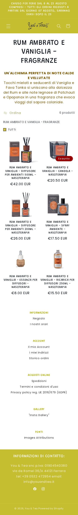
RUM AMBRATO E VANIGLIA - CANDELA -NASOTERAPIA (57, 171)
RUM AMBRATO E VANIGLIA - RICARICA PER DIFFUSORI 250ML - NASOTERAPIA (57, 282)
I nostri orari (39, 324)
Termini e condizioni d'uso (39, 387)
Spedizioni (39, 381)
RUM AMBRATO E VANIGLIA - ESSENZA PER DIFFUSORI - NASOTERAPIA (20, 282)
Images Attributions (39, 438)
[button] (8, 26)
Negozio (39, 318)
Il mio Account (39, 347)
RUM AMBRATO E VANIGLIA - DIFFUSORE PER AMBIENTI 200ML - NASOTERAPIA (20, 227)
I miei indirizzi (39, 352)
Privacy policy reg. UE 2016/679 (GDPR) (39, 392)
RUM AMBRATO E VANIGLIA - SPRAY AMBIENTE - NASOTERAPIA (57, 227)
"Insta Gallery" (39, 415)
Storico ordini (39, 358)
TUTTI (10, 130)
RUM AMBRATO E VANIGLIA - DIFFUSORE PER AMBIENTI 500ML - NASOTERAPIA (20, 173)
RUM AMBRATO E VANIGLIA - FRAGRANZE (31, 122)
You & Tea (31, 508)
